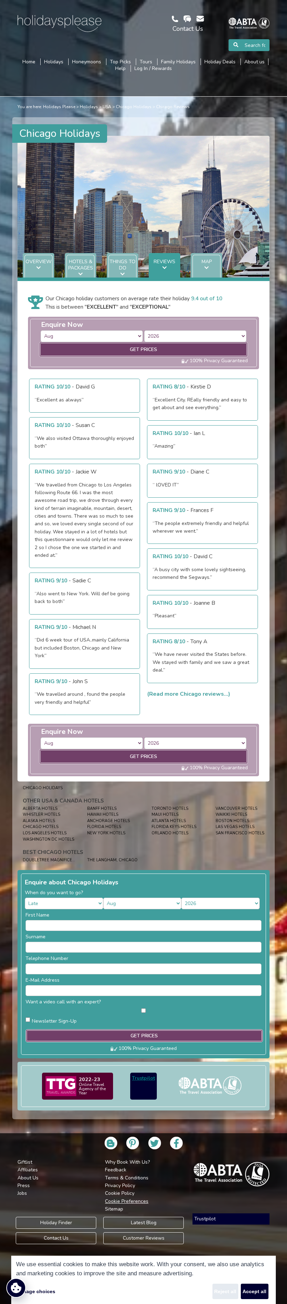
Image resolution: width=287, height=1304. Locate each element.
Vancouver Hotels (236, 808)
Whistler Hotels (41, 814)
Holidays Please (59, 107)
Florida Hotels (104, 826)
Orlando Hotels (170, 833)
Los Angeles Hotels (44, 833)
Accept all (254, 1291)
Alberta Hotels (40, 808)
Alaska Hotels (39, 820)
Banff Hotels (102, 808)
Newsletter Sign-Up (54, 1021)
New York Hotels (106, 833)
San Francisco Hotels (240, 833)
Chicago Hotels (40, 826)
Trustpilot (143, 1078)
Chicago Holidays (134, 107)
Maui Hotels (165, 814)
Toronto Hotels (170, 808)
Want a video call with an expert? (63, 1001)
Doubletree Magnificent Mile (55, 860)
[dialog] (143, 1280)
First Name (37, 915)
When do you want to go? (54, 892)
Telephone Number (47, 958)
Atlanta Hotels (169, 820)
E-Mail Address (42, 980)
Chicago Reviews (173, 107)
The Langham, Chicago (112, 860)
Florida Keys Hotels (174, 826)
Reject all (225, 1291)
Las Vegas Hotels (235, 826)
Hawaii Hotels (102, 814)
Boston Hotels (232, 820)
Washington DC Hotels (48, 839)
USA (107, 107)
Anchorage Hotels (108, 820)
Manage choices (35, 1291)
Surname (36, 936)
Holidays (89, 107)
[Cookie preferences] (16, 1288)
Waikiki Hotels (231, 814)
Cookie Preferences (126, 1201)
